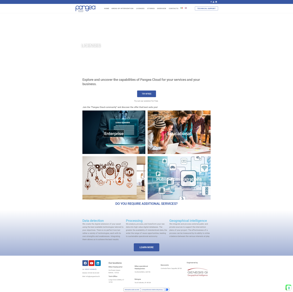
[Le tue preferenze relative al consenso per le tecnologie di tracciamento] (289, 288)
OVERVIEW (162, 8)
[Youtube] (91, 263)
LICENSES (140, 8)
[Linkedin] (98, 263)
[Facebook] (85, 263)
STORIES (151, 8)
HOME (106, 8)
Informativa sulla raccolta (132, 289)
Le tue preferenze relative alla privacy (152, 289)
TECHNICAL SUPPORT (206, 8)
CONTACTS (173, 8)
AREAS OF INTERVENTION (122, 8)
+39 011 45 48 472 (90, 269)
